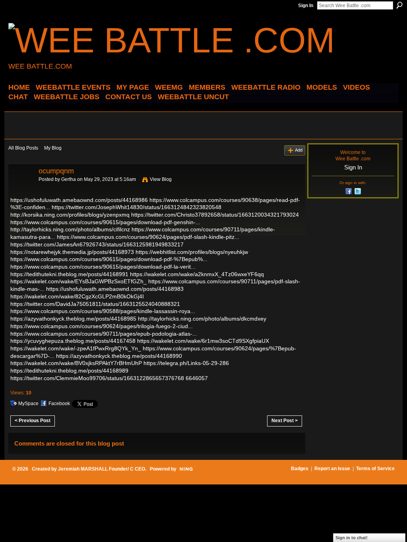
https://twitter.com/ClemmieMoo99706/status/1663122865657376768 (97, 378)
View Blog (161, 179)
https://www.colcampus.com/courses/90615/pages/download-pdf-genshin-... (105, 222)
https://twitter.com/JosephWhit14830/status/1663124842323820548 (136, 207)
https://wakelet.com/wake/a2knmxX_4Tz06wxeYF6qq (197, 274)
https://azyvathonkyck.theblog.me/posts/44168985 (73, 318)
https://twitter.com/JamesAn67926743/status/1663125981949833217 (97, 244)
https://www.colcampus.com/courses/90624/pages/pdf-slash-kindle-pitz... (148, 237)
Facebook (59, 403)
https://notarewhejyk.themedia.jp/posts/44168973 (72, 252)
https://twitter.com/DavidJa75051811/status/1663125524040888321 (95, 304)
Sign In (305, 5)
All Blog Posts (23, 148)
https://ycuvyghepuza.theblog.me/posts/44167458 (73, 341)
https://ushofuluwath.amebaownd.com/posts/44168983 (115, 289)
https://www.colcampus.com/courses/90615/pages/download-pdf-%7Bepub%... (108, 259)
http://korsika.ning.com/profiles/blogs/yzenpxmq (70, 214)
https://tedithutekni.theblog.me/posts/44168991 (69, 274)
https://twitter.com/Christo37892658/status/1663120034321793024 (215, 214)
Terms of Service (375, 468)
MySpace (28, 403)
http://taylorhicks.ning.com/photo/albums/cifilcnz (70, 229)
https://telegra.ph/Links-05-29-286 (186, 363)
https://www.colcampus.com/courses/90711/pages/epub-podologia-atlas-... (103, 334)
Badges (299, 468)
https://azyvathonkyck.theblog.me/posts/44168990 (119, 356)
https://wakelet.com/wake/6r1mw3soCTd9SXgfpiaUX (203, 341)
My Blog (53, 148)
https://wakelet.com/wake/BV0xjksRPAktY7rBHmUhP (76, 363)
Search (399, 5)
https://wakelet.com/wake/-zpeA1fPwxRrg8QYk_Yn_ (75, 348)
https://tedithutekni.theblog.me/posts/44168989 (69, 370)
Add (298, 150)
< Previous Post (32, 420)
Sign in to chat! (351, 537)
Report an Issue (332, 468)
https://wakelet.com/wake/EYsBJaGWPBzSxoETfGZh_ (78, 281)
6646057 (197, 378)
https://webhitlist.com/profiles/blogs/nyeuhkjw (192, 252)
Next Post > (284, 420)
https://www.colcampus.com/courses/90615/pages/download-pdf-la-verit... (103, 266)
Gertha (68, 179)
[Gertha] (21, 189)
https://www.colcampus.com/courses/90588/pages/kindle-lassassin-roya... (102, 311)
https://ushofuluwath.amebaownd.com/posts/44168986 (79, 200)
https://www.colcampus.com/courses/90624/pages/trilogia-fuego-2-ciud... (101, 326)
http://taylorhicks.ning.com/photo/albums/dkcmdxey (202, 318)
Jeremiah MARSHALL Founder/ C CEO (101, 469)
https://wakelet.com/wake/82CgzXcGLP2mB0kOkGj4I (77, 296)
